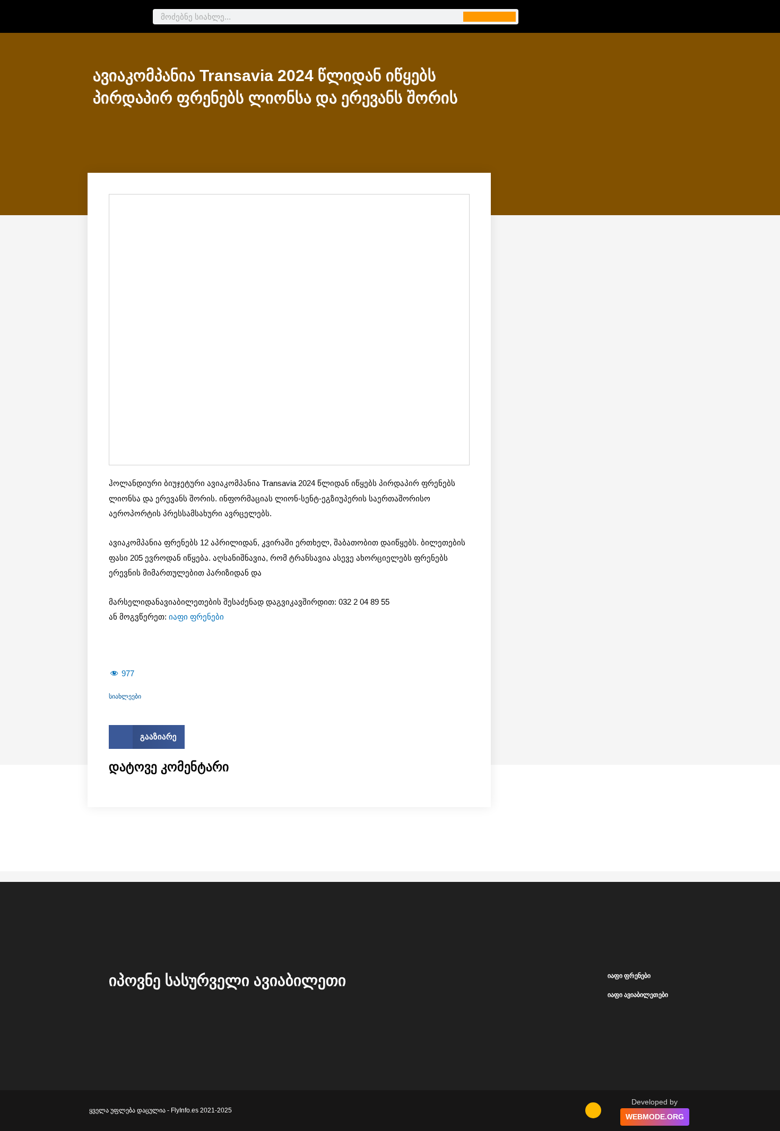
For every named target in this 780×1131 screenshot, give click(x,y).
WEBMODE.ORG (655, 1116)
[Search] (489, 17)
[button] (147, 737)
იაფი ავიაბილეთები (638, 995)
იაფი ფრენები (196, 616)
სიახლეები (125, 696)
